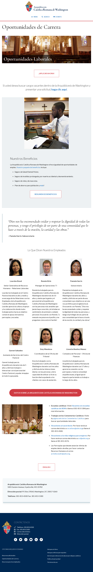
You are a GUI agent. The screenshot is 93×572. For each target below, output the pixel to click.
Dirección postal (22, 534)
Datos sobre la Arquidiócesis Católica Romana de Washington (45, 393)
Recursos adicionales (8, 555)
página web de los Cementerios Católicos (69, 418)
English (46, 467)
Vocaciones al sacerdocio (61, 425)
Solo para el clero (52, 549)
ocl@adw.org (83, 438)
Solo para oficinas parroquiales (56, 552)
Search (46, 17)
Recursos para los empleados (11, 562)
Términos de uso (52, 562)
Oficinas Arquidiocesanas (12, 549)
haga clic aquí (59, 89)
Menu (36, 17)
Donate (58, 17)
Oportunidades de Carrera (10, 559)
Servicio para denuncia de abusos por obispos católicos (64, 556)
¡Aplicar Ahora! (46, 73)
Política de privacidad (53, 559)
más (42, 185)
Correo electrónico (23, 532)
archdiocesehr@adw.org (60, 454)
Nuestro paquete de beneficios (29, 167)
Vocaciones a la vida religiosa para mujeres (69, 435)
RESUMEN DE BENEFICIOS (46, 194)
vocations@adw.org (75, 428)
